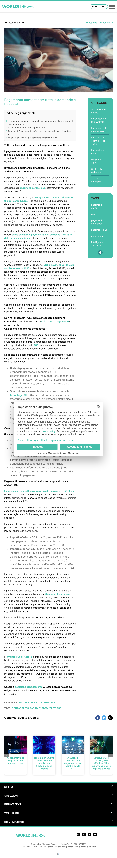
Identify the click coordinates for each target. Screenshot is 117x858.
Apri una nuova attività (98, 111)
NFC (19, 395)
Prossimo (105, 22)
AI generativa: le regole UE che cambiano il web (15, 760)
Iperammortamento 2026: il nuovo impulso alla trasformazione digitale (44, 763)
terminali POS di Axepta (19, 656)
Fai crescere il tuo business (98, 130)
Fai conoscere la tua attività (98, 120)
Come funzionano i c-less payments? (26, 127)
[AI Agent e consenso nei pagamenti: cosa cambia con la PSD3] (73, 744)
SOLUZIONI (11, 795)
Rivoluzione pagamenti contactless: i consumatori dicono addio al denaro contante (40, 122)
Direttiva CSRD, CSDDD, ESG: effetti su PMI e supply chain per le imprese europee (101, 763)
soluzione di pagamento (55, 321)
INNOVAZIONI (13, 804)
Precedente (91, 22)
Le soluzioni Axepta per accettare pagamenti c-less (33, 137)
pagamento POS (99, 229)
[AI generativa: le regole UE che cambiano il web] (15, 744)
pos (93, 214)
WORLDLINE (12, 813)
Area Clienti (98, 6)
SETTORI (9, 786)
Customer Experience (57, 594)
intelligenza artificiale (97, 244)
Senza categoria (96, 180)
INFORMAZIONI (14, 821)
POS (36, 345)
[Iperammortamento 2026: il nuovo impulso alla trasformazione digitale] (44, 744)
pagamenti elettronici (96, 222)
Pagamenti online (96, 161)
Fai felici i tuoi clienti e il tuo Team (98, 140)
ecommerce (97, 236)
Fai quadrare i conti (98, 152)
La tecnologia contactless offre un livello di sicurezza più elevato (40, 491)
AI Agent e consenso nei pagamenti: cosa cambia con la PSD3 (72, 763)
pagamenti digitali (96, 206)
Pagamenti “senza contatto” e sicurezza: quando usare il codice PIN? (39, 133)
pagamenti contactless (32, 187)
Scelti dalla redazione (96, 171)
